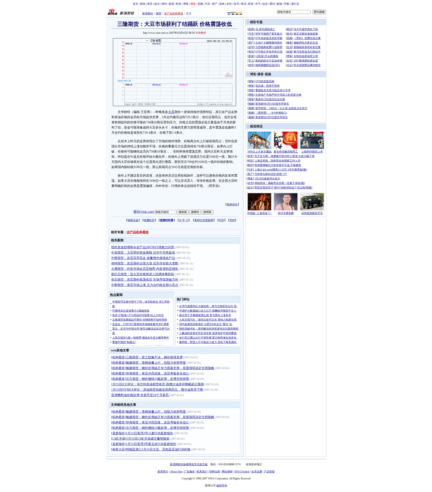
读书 (236, 3)
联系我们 (202, 471)
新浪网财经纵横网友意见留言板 (189, 464)
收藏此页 (149, 220)
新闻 (142, 3)
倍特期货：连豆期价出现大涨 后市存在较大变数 (144, 263)
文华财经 (200, 32)
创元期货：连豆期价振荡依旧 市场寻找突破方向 (144, 279)
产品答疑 (269, 471)
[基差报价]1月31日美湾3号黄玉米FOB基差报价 (143, 444)
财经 (164, 3)
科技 (178, 3)
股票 (171, 3)
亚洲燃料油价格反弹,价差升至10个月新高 (140, 395)
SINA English (242, 471)
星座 (250, 3)
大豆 (171, 112)
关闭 (232, 220)
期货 (158, 13)
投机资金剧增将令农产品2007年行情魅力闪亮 (142, 247)
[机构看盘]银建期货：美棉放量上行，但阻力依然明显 (148, 362)
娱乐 (157, 3)
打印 (221, 220)
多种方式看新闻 (203, 220)
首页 (135, 3)
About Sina (176, 471)
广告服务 (189, 471)
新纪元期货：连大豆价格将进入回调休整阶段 (142, 274)
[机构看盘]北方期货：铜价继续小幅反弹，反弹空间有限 (150, 379)
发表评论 (232, 204)
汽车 (207, 3)
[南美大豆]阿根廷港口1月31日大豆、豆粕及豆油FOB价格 (150, 449)
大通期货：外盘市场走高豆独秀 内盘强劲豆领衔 (144, 268)
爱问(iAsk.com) (143, 211)
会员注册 (256, 471)
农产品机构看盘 (173, 13)
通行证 (295, 3)
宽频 (200, 3)
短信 (265, 3)
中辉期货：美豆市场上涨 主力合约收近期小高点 (144, 285)
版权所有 (221, 485)
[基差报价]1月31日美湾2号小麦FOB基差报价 (142, 433)
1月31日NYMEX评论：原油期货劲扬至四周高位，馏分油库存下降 (157, 389)
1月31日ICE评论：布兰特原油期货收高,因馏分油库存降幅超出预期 (157, 384)
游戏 (222, 3)
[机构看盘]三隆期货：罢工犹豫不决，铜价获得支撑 (147, 357)
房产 (214, 3)
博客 (186, 3)
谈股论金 (133, 220)
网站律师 (227, 471)
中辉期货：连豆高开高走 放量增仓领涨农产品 (143, 258)
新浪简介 (163, 471)
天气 (258, 3)
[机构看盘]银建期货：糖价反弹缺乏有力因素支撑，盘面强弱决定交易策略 (162, 368)
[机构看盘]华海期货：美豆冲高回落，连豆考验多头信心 (150, 373)
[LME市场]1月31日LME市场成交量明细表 (140, 438)
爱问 (272, 3)
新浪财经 (147, 13)
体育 (150, 3)
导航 (286, 3)
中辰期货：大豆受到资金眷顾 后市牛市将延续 (143, 252)
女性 (229, 3)
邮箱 (279, 3)
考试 (243, 3)
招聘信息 (214, 471)
